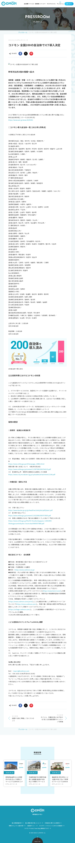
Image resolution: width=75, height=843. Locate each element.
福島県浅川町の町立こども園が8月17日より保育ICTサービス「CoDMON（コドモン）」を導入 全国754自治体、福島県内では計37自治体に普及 (60, 779)
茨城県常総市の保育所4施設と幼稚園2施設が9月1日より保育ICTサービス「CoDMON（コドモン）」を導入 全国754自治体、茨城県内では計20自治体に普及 (37, 779)
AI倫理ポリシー (31, 826)
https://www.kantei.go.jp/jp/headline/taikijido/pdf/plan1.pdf (30, 510)
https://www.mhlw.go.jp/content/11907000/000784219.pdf (29, 469)
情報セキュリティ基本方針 (16, 826)
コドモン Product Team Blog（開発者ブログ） (36, 828)
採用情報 (37, 3)
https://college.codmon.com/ (19, 609)
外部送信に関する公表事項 (52, 823)
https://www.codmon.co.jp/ (25, 570)
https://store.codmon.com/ (26, 604)
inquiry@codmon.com (21, 671)
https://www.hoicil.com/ (52, 591)
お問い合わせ (69, 3)
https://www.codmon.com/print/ (21, 601)
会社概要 (26, 3)
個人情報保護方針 (17, 823)
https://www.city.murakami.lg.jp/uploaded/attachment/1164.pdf (31, 474)
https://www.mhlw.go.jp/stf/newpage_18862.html (26, 464)
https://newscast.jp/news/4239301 (20, 120)
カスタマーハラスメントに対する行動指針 (50, 826)
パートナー (43, 3)
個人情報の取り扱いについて (33, 823)
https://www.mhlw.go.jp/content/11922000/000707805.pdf (29, 515)
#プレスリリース (22, 40)
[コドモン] (8, 3)
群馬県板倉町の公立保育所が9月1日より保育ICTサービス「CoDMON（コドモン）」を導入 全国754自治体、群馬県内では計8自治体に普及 (14, 779)
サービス (31, 3)
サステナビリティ (51, 3)
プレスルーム (60, 3)
